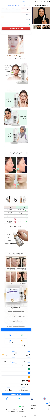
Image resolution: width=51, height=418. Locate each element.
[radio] (26, 9)
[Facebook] (21, 406)
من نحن (38, 1)
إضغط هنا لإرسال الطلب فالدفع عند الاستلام (16, 28)
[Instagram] (23, 406)
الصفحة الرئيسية (48, 1)
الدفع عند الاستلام (26, 24)
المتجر (44, 1)
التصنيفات (41, 1)
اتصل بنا (35, 1)
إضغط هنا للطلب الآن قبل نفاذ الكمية (16, 394)
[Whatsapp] (20, 406)
